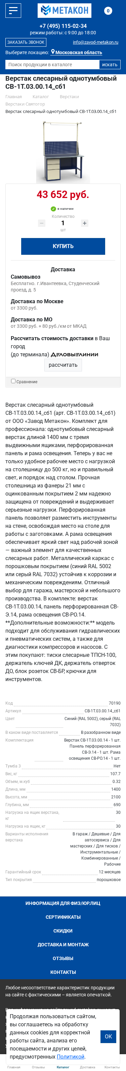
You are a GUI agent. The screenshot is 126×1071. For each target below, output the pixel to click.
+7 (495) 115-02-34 (63, 26)
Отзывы (63, 958)
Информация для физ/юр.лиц (63, 903)
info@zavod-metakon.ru (95, 42)
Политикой (70, 1057)
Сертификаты (63, 917)
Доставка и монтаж (63, 944)
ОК (108, 1036)
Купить (63, 246)
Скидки (63, 931)
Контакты (63, 972)
